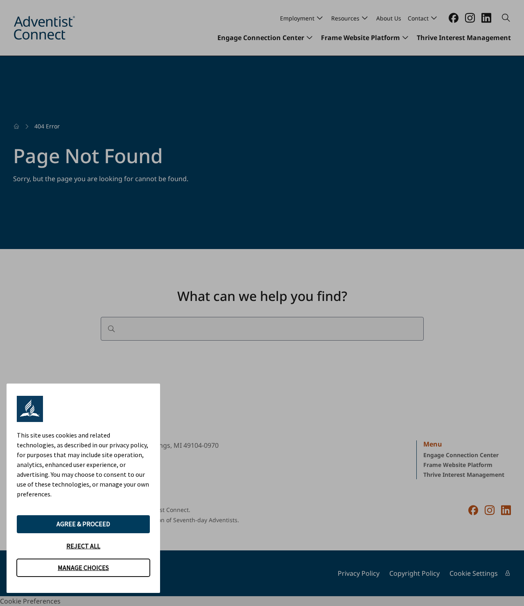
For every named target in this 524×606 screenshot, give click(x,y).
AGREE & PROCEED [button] (83, 524)
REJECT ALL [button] (83, 546)
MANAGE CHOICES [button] (83, 567)
